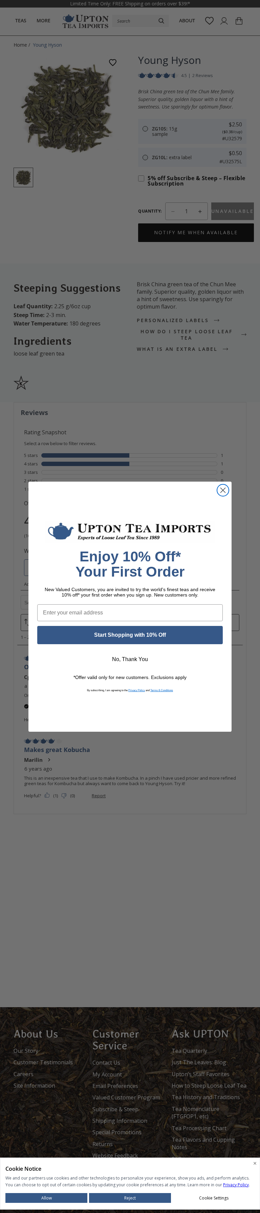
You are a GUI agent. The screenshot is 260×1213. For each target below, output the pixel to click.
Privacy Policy (136, 690)
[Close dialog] (223, 490)
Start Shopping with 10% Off (130, 635)
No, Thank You (130, 659)
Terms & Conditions (161, 690)
